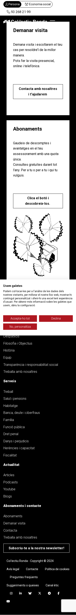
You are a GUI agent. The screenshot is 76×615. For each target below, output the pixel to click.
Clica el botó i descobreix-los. (38, 201)
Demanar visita (14, 523)
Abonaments (12, 516)
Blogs (7, 496)
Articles (8, 475)
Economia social (39, 4)
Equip (7, 358)
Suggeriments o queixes (23, 585)
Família (8, 420)
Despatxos (11, 336)
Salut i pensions (14, 399)
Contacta (10, 530)
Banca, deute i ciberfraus (21, 413)
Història (9, 350)
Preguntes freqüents (24, 577)
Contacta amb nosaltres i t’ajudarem (38, 91)
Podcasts (10, 482)
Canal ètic (52, 585)
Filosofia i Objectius (17, 343)
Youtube (9, 489)
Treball (8, 392)
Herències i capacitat (19, 448)
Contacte (32, 569)
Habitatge (10, 406)
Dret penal (10, 434)
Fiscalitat (10, 455)
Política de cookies (57, 569)
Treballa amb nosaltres (20, 372)
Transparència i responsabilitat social (30, 365)
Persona (14, 4)
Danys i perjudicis (16, 441)
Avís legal (13, 569)
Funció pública (14, 427)
